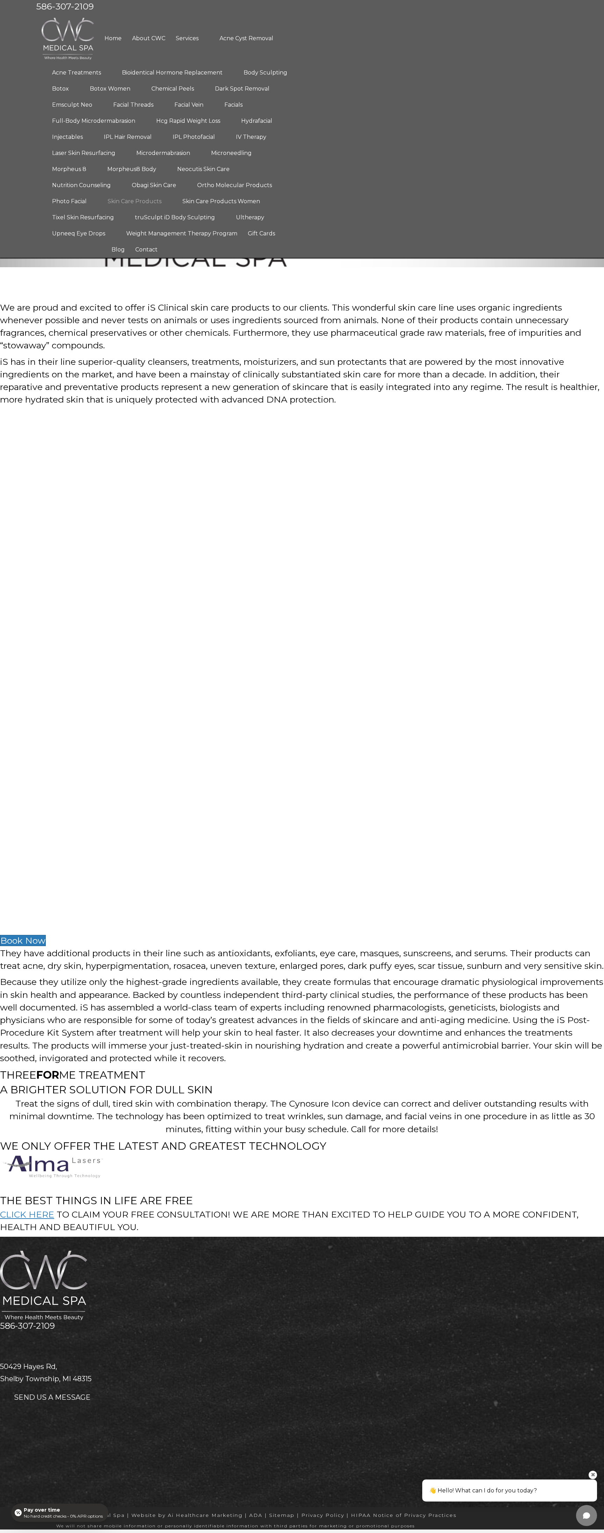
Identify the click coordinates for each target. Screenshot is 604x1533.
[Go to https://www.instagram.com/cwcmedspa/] (46, 1342)
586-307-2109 (27, 1326)
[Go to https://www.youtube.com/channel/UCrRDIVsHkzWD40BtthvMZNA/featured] (32, 1342)
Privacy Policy (322, 1515)
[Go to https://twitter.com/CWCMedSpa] (4, 1342)
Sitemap (282, 1515)
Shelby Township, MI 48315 (46, 1379)
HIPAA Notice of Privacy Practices (403, 1515)
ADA (256, 1515)
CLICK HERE (27, 1214)
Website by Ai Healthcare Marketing (187, 1515)
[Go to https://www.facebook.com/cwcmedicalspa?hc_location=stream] (18, 1342)
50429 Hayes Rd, (28, 1366)
